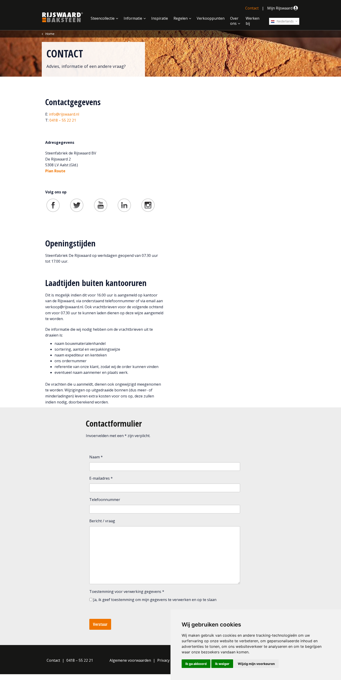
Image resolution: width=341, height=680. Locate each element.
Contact (252, 8)
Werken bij (252, 21)
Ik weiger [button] (222, 664)
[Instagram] (148, 205)
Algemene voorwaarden (130, 660)
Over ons (234, 21)
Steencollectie (103, 18)
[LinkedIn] (124, 205)
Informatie (133, 18)
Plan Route (55, 170)
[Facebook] (53, 205)
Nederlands (285, 21)
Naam (96, 457)
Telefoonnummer (104, 499)
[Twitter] (77, 205)
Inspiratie (159, 18)
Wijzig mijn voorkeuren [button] (256, 664)
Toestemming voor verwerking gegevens (126, 591)
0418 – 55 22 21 (62, 120)
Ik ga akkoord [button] (196, 664)
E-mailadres (101, 478)
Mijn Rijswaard (280, 8)
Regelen (181, 18)
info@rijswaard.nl (64, 114)
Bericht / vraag (102, 520)
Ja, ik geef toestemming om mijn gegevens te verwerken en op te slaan (154, 599)
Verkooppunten (211, 18)
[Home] (62, 17)
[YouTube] (100, 205)
